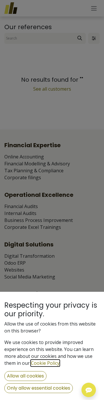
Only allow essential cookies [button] (38, 388)
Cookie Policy (45, 363)
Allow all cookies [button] (25, 376)
